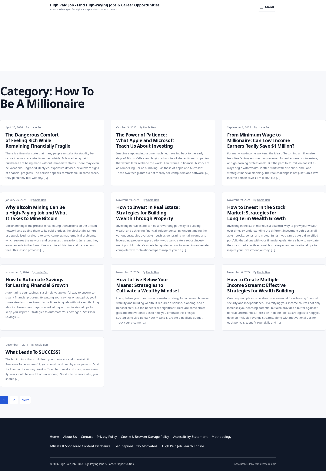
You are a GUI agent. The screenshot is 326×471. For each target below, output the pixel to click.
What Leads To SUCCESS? (32, 352)
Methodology (221, 436)
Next (25, 400)
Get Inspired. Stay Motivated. (136, 446)
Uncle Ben (36, 127)
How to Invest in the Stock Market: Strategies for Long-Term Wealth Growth (256, 212)
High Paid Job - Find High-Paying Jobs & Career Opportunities (105, 5)
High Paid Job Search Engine (183, 446)
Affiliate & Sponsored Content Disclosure (80, 446)
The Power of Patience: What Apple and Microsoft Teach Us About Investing (145, 140)
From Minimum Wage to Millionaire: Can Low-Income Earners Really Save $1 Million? (260, 140)
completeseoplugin (265, 464)
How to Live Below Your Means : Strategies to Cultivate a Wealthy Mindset (147, 285)
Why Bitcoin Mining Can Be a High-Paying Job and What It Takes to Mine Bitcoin (36, 212)
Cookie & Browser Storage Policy (145, 436)
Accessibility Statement (190, 436)
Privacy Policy (107, 436)
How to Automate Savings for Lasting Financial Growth (36, 282)
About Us (70, 436)
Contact (87, 436)
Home (54, 436)
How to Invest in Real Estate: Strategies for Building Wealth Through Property (148, 212)
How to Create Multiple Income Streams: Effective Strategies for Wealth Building (260, 285)
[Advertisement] (163, 42)
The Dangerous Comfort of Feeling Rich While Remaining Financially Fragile (37, 140)
